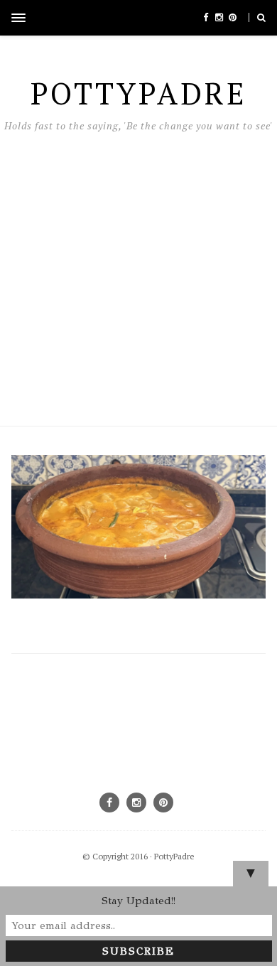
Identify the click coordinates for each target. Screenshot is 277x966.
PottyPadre (174, 856)
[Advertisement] (138, 275)
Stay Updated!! (138, 900)
